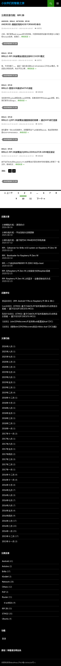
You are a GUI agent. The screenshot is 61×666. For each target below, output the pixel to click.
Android (4, 21)
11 (30, 199)
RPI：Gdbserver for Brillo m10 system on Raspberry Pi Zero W (29, 248)
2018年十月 (7, 403)
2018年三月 (7, 418)
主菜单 (57, 3)
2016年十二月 (8, 475)
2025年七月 (7, 357)
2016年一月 (7, 531)
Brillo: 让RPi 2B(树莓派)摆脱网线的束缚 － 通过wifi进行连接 (29, 120)
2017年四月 (7, 454)
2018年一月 (7, 429)
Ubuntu (5, 619)
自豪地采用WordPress (9, 662)
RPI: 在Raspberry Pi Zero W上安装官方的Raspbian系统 (26, 271)
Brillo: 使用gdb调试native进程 (16, 88)
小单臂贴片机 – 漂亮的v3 (13, 225)
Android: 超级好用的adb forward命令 (21, 25)
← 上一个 (8, 193)
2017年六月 (7, 444)
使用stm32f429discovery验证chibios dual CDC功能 (33, 327)
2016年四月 (7, 516)
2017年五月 (7, 449)
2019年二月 (7, 393)
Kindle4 (5, 577)
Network (20, 21)
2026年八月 (7, 347)
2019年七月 (7, 372)
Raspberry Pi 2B (10, 43)
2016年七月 (7, 501)
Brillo (12, 21)
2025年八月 (7, 352)
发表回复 (40, 92)
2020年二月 (7, 367)
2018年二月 (7, 424)
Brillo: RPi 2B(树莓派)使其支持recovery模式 (22, 56)
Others (5, 587)
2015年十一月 (8, 542)
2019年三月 (7, 388)
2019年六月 (7, 377)
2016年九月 (7, 490)
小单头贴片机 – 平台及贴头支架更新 (18, 233)
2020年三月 (7, 362)
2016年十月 (7, 485)
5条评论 (40, 124)
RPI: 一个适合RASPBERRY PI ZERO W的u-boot (23, 263)
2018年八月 (7, 408)
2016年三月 (7, 521)
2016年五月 (7, 511)
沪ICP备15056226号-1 (26, 662)
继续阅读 (25, 37)
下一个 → (41, 199)
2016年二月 (7, 526)
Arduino (5, 567)
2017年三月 (7, 459)
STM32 (5, 614)
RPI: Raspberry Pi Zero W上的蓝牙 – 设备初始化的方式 (26, 279)
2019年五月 (7, 383)
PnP (3, 592)
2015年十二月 (8, 536)
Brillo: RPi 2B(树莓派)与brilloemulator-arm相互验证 (28, 152)
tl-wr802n (8, 603)
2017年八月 (7, 439)
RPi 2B (27, 21)
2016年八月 (7, 495)
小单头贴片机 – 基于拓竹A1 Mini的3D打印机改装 (24, 240)
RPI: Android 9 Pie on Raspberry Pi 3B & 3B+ (33, 301)
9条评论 (39, 28)
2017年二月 (7, 465)
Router (5, 597)
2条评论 (39, 60)
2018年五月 (7, 413)
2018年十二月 (8, 398)
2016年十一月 (8, 480)
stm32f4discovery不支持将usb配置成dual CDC (31, 322)
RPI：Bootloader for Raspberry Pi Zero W (20, 256)
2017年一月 (7, 470)
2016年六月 (7, 506)
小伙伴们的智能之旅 (12, 3)
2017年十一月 (8, 434)
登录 (4, 639)
